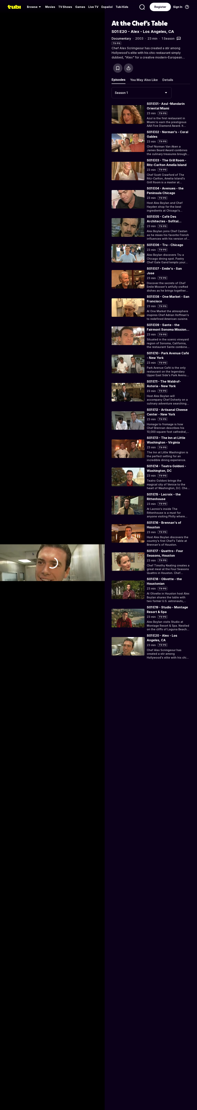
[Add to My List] (117, 68)
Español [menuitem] (107, 6)
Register (160, 6)
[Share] (128, 68)
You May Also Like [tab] (144, 80)
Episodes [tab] (118, 80)
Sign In (177, 6)
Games (80, 6)
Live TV (93, 6)
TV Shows (65, 6)
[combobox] (141, 92)
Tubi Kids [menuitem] (122, 6)
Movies (50, 6)
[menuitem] (34, 7)
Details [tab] (167, 80)
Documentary (121, 38)
